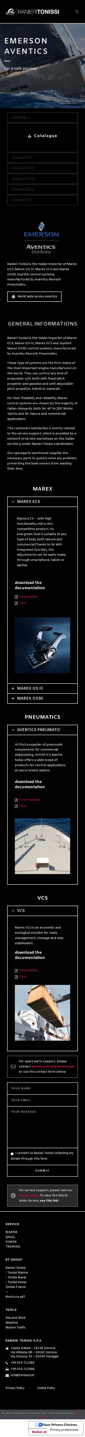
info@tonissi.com (22, 1375)
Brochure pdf (15, 1297)
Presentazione (29, 800)
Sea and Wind (16, 1318)
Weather (12, 1323)
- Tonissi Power (16, 1282)
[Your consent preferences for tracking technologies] (64, 1430)
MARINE (12, 1232)
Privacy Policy (15, 1388)
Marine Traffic (16, 1328)
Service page (28, 1195)
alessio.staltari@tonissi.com (53, 1067)
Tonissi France (16, 1287)
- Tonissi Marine (17, 1273)
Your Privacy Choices (60, 1425)
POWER (11, 1242)
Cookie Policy (46, 1388)
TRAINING (13, 1247)
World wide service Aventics (37, 297)
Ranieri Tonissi (16, 1268)
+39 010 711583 (22, 1363)
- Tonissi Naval (16, 1278)
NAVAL (10, 1237)
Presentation (28, 597)
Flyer (22, 603)
